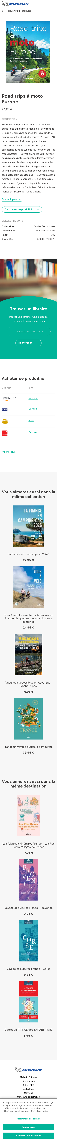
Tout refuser (28, 1127)
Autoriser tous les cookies (28, 1135)
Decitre (32, 432)
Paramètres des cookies (28, 1119)
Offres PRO (28, 1085)
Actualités (28, 1089)
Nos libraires (29, 1081)
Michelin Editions (28, 1077)
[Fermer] (52, 1103)
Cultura (32, 408)
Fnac (31, 420)
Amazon (33, 398)
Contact (28, 1093)
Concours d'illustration (28, 1097)
